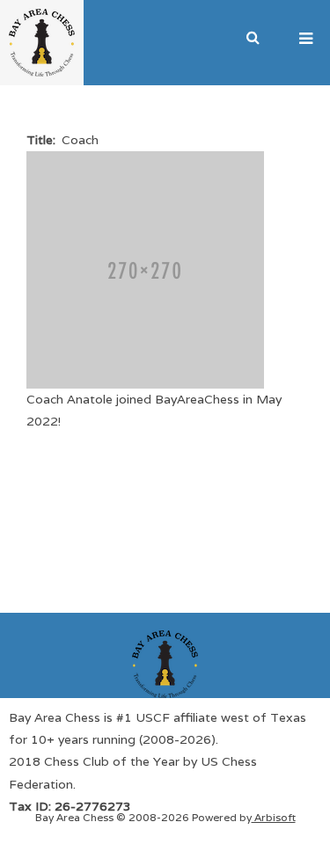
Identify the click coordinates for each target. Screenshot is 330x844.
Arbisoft (274, 817)
